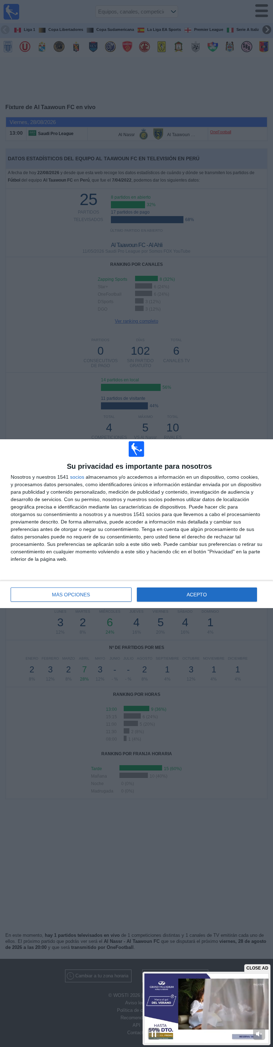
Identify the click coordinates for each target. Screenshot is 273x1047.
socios (77, 476)
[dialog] (136, 523)
